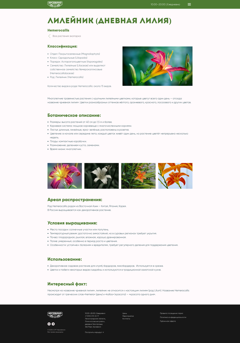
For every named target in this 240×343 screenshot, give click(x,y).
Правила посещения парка (171, 313)
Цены (124, 313)
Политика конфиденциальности (173, 317)
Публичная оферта (168, 321)
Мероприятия (128, 316)
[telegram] (53, 324)
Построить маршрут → (94, 332)
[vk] (49, 324)
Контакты (126, 319)
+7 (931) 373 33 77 (92, 316)
